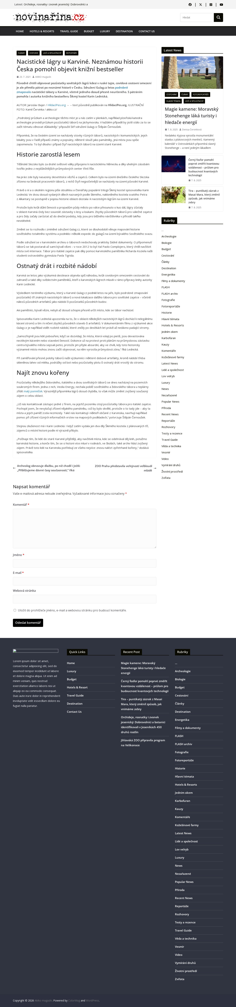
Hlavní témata (173, 101)
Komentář (21, 505)
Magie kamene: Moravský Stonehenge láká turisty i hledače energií (191, 115)
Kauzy (165, 344)
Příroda (166, 408)
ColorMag (74, 1000)
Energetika (168, 274)
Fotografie (168, 300)
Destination (124, 31)
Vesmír (166, 452)
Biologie (167, 243)
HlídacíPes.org (57, 105)
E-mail (18, 573)
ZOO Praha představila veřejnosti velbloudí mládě (123, 468)
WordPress (92, 1000)
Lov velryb (168, 376)
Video (165, 459)
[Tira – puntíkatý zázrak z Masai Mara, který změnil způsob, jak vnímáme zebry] (173, 199)
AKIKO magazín (43, 76)
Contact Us (147, 31)
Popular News (170, 401)
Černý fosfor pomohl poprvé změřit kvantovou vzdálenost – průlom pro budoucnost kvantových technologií (203, 167)
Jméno (18, 555)
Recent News (170, 414)
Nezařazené (169, 395)
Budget (89, 31)
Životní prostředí (172, 471)
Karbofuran (169, 338)
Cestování (171, 94)
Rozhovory (168, 427)
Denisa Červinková (192, 129)
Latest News (170, 363)
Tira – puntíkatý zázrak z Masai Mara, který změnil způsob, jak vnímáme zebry (204, 196)
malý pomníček (33, 391)
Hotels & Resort (77, 687)
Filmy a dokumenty (173, 281)
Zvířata (166, 478)
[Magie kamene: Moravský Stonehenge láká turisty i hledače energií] (192, 72)
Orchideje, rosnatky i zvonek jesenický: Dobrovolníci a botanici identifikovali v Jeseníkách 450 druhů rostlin (56, 6)
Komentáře (169, 350)
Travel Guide (69, 31)
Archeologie (169, 236)
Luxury (105, 31)
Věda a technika (171, 446)
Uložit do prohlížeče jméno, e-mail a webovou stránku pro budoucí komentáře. (72, 610)
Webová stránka (24, 591)
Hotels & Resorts (42, 31)
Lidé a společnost (52, 53)
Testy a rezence (172, 433)
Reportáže (71, 53)
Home (20, 31)
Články (21, 53)
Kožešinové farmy (173, 357)
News (165, 389)
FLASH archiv (170, 293)
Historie (34, 53)
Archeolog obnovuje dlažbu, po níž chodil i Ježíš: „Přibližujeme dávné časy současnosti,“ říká (48, 468)
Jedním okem (170, 332)
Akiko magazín (43, 1000)
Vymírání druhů (171, 465)
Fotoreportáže (201, 94)
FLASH (166, 287)
